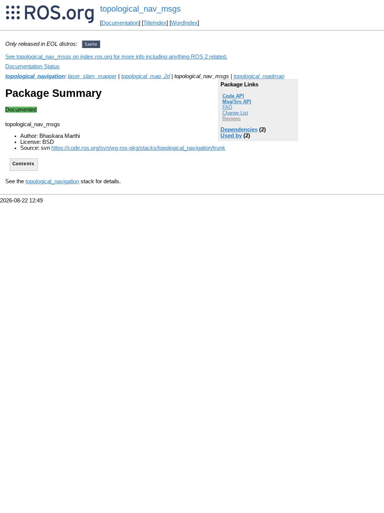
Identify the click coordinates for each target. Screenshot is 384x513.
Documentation (120, 23)
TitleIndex (154, 23)
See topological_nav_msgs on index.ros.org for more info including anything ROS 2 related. (116, 57)
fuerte (91, 44)
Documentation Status (32, 66)
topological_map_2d (145, 76)
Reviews (231, 118)
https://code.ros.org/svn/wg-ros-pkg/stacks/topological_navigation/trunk (138, 148)
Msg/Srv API (236, 101)
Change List (235, 113)
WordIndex (184, 23)
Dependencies (239, 130)
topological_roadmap (259, 76)
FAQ (227, 107)
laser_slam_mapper (92, 76)
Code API (233, 96)
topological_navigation (35, 76)
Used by (231, 136)
